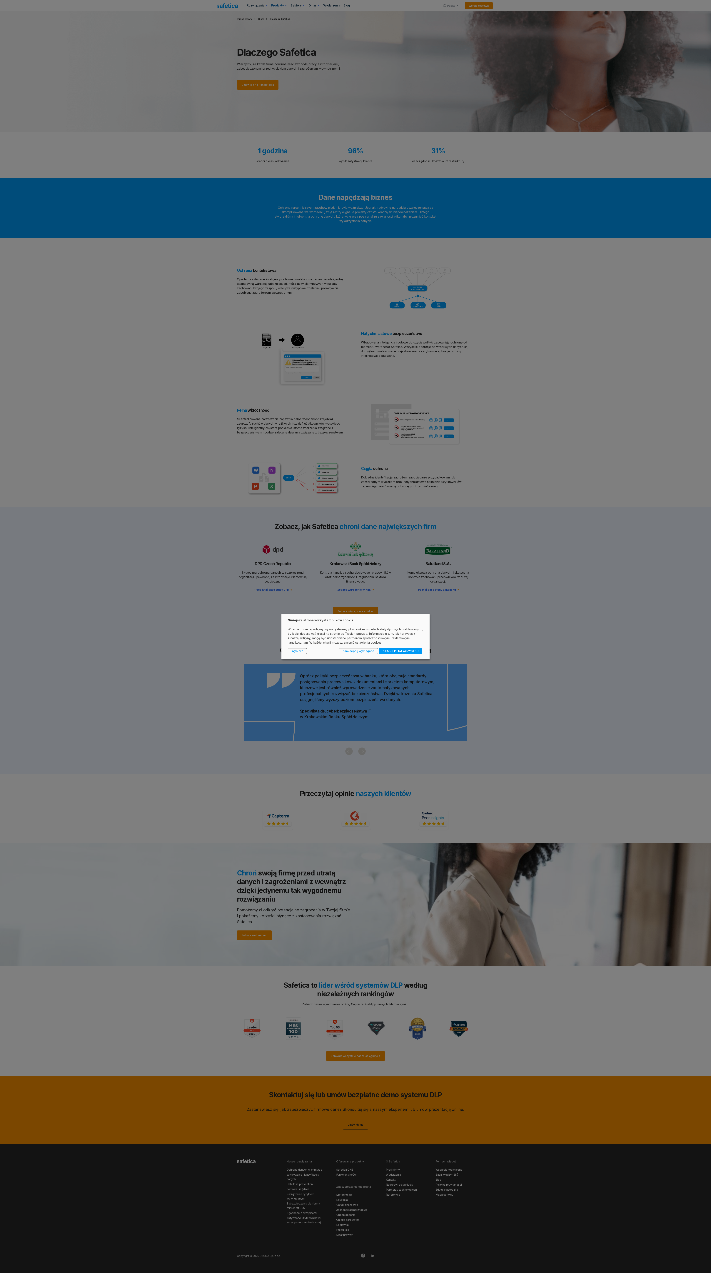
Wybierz (297, 651)
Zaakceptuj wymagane (358, 651)
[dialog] (355, 636)
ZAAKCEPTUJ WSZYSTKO (401, 651)
